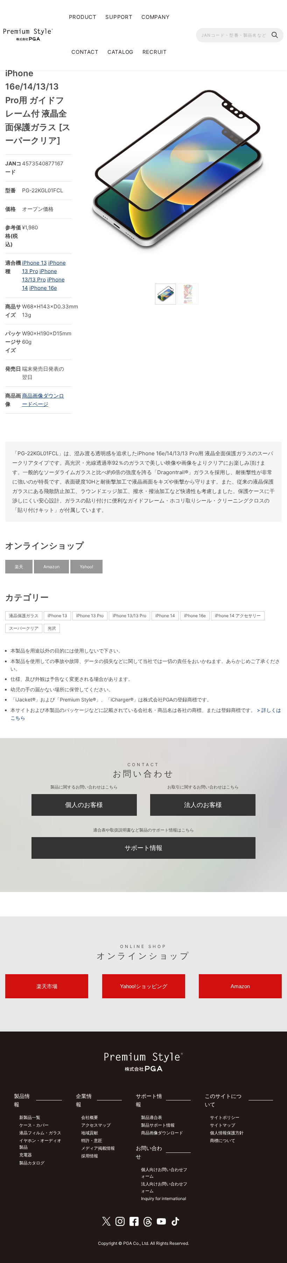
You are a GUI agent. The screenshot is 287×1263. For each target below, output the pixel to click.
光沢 (52, 628)
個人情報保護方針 (227, 1132)
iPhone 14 (165, 615)
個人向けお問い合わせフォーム (164, 1173)
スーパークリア (23, 628)
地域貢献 (89, 1132)
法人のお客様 (203, 804)
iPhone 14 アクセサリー (238, 615)
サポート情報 (143, 847)
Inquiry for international (163, 1198)
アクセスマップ (96, 1125)
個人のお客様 (84, 804)
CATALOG (120, 52)
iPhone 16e (43, 288)
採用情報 (89, 1155)
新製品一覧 (29, 1117)
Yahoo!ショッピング (143, 986)
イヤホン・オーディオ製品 (40, 1144)
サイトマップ (222, 1125)
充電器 (25, 1154)
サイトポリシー (224, 1117)
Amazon (51, 566)
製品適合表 (151, 1117)
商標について (222, 1140)
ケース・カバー (34, 1125)
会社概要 (89, 1117)
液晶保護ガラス (23, 615)
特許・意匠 (91, 1140)
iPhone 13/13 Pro (129, 615)
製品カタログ (31, 1162)
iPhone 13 (34, 262)
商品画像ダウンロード (162, 1132)
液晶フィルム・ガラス (40, 1132)
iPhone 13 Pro (90, 615)
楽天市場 (46, 986)
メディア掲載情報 (98, 1148)
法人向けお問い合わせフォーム (164, 1187)
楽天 (19, 566)
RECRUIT (154, 52)
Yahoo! (86, 566)
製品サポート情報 (158, 1125)
